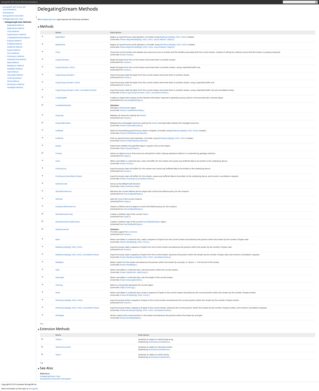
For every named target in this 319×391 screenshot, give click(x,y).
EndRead (59, 130)
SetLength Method (15, 75)
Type (120, 199)
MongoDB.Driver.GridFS (13, 15)
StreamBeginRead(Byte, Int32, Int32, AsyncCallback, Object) (146, 39)
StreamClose (126, 54)
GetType (59, 199)
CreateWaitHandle (63, 105)
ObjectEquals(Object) (129, 148)
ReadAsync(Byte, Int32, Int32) (173, 37)
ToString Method (14, 78)
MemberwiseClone (64, 214)
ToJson (58, 354)
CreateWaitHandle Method (18, 37)
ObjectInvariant (62, 229)
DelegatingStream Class (13, 19)
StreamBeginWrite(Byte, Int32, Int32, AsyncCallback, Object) (146, 47)
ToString (59, 285)
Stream (127, 62)
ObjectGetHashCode (129, 186)
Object (127, 156)
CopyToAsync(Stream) (64, 75)
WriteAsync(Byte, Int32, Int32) (173, 44)
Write (57, 292)
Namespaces (8, 12)
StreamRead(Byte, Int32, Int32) (134, 242)
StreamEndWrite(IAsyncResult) (133, 140)
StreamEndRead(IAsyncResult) (133, 133)
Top (41, 323)
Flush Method (13, 53)
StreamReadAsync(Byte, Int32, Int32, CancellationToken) (145, 257)
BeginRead (60, 37)
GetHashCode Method (16, 59)
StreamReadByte (128, 264)
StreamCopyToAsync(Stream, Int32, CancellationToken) (143, 92)
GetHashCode (61, 183)
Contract (133, 231)
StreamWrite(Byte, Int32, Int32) (134, 295)
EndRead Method (14, 43)
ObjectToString (127, 287)
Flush (57, 161)
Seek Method (12, 71)
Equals (58, 145)
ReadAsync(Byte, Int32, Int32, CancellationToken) (77, 254)
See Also (46, 368)
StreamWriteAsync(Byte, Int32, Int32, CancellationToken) (145, 310)
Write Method (13, 81)
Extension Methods (55, 329)
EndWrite (59, 138)
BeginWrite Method (15, 28)
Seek (57, 269)
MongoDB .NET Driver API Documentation (14, 8)
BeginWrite (60, 44)
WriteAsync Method (15, 84)
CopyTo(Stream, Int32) (65, 67)
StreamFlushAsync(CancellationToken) (136, 178)
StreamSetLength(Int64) (130, 280)
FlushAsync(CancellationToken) (68, 176)
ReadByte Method (15, 68)
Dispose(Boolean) (63, 123)
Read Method (13, 62)
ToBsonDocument (63, 347)
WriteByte (59, 315)
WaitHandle (125, 107)
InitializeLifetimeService (65, 206)
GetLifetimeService (63, 191)
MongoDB (33, 388)
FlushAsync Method (15, 56)
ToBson (58, 339)
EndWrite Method (14, 47)
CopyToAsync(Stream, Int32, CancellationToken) (75, 90)
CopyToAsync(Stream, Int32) (67, 82)
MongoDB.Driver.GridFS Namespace (55, 378)
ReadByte (59, 262)
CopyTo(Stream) (62, 59)
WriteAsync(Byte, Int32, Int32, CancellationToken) (77, 307)
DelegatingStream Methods (18, 22)
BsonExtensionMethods (159, 342)
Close (57, 52)
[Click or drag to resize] (36, 17)
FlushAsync (60, 168)
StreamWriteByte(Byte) (130, 318)
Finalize (58, 153)
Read (57, 239)
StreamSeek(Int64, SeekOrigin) (133, 272)
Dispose (59, 115)
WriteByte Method (15, 87)
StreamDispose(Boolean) (131, 125)
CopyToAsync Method (16, 34)
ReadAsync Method (15, 65)
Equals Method (13, 50)
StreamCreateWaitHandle (131, 110)
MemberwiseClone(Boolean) (67, 221)
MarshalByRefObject (133, 100)
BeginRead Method (15, 25)
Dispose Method (14, 40)
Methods (47, 26)
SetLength (59, 277)
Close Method (13, 31)
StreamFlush (126, 163)
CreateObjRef (61, 97)
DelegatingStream (49, 19)
